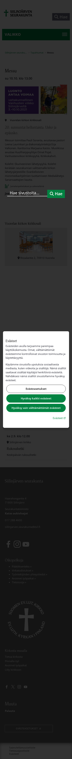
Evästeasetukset (36, 389)
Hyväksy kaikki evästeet (36, 398)
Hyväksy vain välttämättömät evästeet (36, 408)
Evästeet (59, 418)
